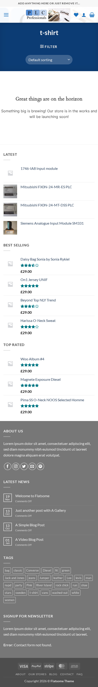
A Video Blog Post (29, 539)
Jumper (44, 578)
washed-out (60, 592)
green (66, 570)
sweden (20, 592)
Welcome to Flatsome (32, 496)
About (20, 674)
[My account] (84, 15)
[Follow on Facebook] (7, 466)
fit (56, 570)
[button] (6, 14)
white (75, 592)
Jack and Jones (14, 578)
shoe (84, 585)
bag (7, 570)
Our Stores (37, 674)
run (75, 585)
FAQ (80, 674)
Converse (32, 570)
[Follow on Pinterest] (40, 466)
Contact (67, 674)
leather (58, 578)
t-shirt (34, 592)
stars (8, 592)
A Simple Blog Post (30, 525)
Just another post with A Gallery (40, 510)
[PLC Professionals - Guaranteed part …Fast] (47, 14)
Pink (29, 585)
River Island (44, 585)
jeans (31, 578)
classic (18, 570)
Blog (53, 674)
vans (45, 592)
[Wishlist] (76, 15)
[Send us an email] (32, 466)
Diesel (47, 570)
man (88, 578)
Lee (69, 578)
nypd (8, 585)
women (9, 600)
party (18, 585)
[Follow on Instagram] (16, 466)
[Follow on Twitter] (24, 466)
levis (79, 578)
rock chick (62, 585)
